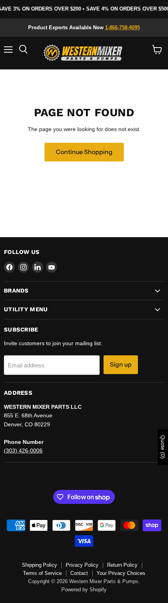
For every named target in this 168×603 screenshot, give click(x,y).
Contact (79, 573)
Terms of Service (42, 573)
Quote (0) (163, 447)
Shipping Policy (39, 565)
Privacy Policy (82, 565)
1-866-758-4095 (122, 27)
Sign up (121, 364)
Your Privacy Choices (121, 573)
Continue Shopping (84, 152)
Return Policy (122, 565)
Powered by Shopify (84, 589)
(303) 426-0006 (23, 450)
